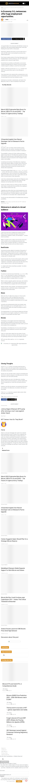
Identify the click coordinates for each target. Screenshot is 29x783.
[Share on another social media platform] (24, 39)
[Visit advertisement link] (14, 642)
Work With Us (4, 751)
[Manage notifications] (26, 780)
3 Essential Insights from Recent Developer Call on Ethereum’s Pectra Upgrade (12, 141)
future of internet (13, 396)
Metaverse (17, 68)
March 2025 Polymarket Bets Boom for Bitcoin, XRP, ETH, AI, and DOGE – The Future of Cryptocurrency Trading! (13, 111)
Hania (6, 19)
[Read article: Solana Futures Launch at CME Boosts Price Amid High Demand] (14, 614)
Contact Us (3, 749)
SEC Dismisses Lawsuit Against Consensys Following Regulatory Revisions (16, 732)
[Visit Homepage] (12, 3)
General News (4, 473)
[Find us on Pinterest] (8, 655)
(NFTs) (23, 305)
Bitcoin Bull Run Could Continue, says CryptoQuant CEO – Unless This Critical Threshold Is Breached (13, 599)
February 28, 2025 (4, 573)
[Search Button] (27, 3)
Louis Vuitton (22, 273)
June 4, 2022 (13, 19)
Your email (2, 770)
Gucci (4, 275)
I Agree (19, 781)
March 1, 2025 (3, 116)
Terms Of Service (5, 754)
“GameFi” (25, 170)
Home (2, 7)
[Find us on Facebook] (1, 655)
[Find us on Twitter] (4, 655)
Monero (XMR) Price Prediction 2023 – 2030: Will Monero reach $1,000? (16, 697)
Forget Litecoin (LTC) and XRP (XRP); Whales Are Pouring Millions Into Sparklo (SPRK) (16, 720)
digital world (6, 396)
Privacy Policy (4, 753)
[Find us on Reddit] (6, 655)
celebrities (16, 339)
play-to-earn (18, 170)
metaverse (9, 397)
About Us (3, 748)
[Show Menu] (1, 3)
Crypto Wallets (4, 564)
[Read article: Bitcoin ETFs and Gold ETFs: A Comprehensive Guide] (15, 672)
